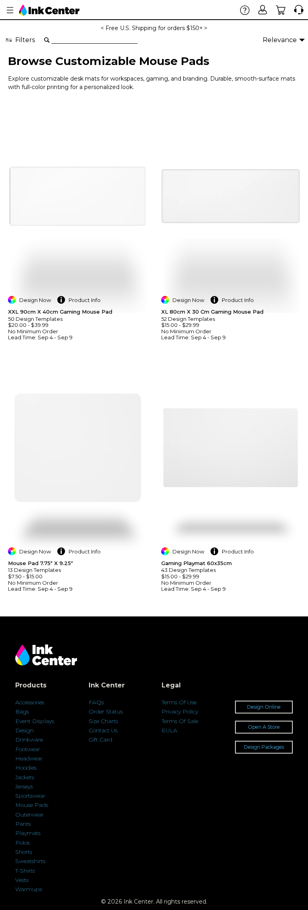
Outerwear (29, 814)
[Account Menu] (10, 10)
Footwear (27, 749)
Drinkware (29, 739)
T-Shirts (25, 870)
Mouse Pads (31, 805)
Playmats (28, 833)
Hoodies (25, 767)
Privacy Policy (180, 711)
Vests (21, 880)
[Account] (263, 10)
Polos (22, 842)
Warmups (28, 889)
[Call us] (297, 10)
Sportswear (30, 795)
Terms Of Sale (180, 721)
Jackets (24, 777)
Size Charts (103, 721)
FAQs (96, 702)
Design (24, 730)
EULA (169, 730)
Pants (23, 823)
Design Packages (264, 747)
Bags (22, 711)
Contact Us (103, 730)
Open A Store (264, 727)
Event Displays (34, 721)
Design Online (264, 707)
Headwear (29, 758)
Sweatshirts (30, 861)
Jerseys (24, 786)
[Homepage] (49, 10)
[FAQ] (245, 10)
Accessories (29, 702)
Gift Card (100, 739)
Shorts (23, 851)
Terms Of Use (179, 702)
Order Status (106, 711)
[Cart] (281, 10)
